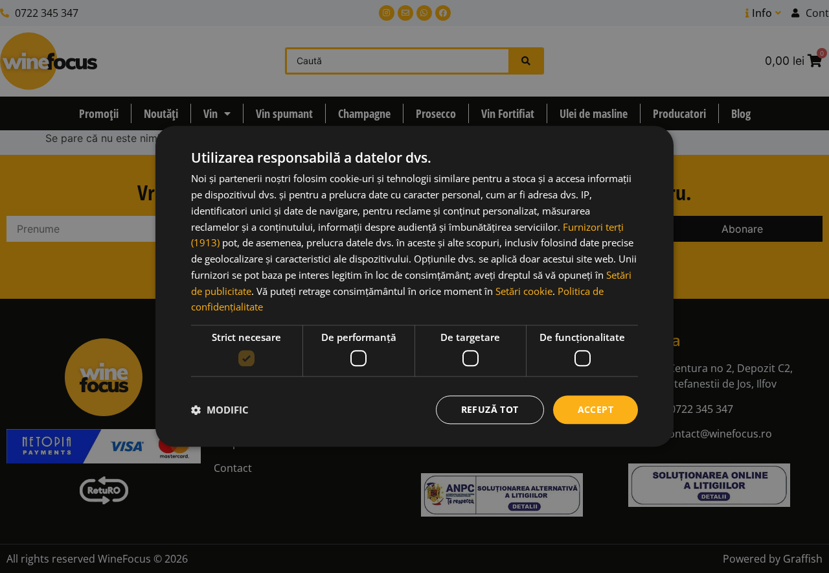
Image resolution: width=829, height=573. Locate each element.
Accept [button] (595, 409)
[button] (220, 410)
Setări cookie (523, 291)
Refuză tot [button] (490, 409)
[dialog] (414, 286)
